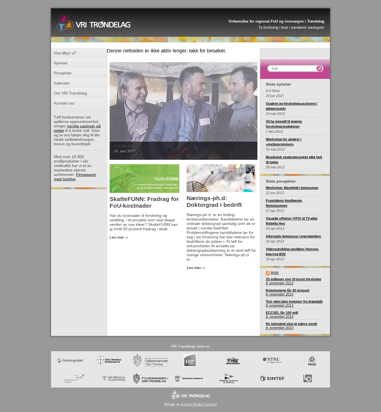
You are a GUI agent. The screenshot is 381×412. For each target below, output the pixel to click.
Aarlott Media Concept (199, 404)
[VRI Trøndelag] (93, 35)
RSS (275, 273)
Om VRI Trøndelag (70, 93)
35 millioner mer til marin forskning (293, 279)
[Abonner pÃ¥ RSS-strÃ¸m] (268, 273)
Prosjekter (63, 73)
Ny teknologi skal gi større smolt (291, 324)
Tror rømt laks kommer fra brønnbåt (294, 302)
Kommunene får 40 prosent (287, 290)
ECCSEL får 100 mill (282, 313)
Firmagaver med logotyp (75, 176)
